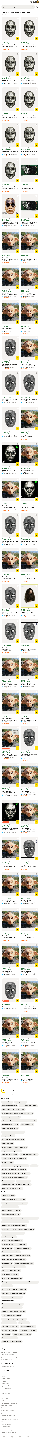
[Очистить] (33, 7)
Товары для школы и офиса (9, 1403)
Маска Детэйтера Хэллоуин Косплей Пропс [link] (10, 364)
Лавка (12, 1436)
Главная (4, 1436)
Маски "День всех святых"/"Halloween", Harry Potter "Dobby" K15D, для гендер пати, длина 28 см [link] (9, 258)
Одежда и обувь (6, 1386)
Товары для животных (7, 1408)
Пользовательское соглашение (10, 1419)
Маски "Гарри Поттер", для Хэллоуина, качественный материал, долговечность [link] (28, 1007)
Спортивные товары (7, 1405)
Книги (3, 1400)
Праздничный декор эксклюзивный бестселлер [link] (28, 648)
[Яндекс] (14, 1432)
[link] (7, 1102)
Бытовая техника (6, 1378)
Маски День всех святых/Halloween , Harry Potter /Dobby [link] (9, 329)
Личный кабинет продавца (9, 1352)
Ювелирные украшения (8, 1415)
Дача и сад (4, 1398)
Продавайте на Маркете (8, 1354)
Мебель (3, 1376)
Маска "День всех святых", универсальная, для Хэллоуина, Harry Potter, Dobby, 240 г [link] (28, 435)
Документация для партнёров (9, 1357)
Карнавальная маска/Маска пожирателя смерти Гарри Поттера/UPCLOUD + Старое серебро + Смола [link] (10, 45)
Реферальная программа (8, 1366)
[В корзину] (18, 38)
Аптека (3, 1391)
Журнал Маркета (6, 1426)
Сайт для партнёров (7, 1359)
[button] (37, 7)
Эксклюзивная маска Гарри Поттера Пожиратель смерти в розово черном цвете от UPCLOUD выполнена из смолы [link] (10, 223)
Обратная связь (5, 1421)
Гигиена (3, 1381)
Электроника (5, 1383)
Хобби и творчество (7, 1395)
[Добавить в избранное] (17, 18)
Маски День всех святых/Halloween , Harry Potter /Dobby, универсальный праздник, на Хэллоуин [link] (29, 719)
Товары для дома (6, 1388)
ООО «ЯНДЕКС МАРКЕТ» (13, 1430)
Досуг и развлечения (7, 1373)
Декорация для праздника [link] (9, 435)
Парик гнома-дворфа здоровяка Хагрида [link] (27, 613)
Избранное (20, 1436)
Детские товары (6, 1413)
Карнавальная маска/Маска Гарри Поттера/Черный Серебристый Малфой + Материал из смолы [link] (10, 471)
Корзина (28, 1436)
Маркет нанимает (6, 1424)
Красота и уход (5, 1393)
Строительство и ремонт (8, 1410)
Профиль (36, 1436)
